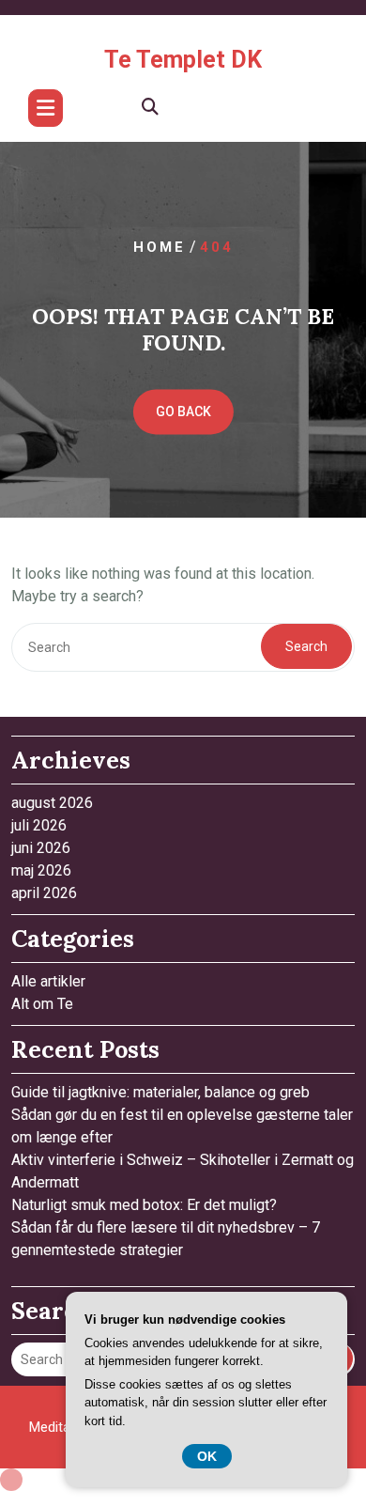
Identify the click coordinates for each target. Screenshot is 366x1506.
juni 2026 (40, 848)
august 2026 (52, 803)
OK (207, 1456)
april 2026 (44, 893)
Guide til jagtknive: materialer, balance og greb (160, 1092)
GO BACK (183, 412)
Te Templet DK (183, 59)
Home (159, 248)
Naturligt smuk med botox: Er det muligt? (144, 1205)
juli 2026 (39, 825)
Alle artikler (48, 981)
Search (306, 646)
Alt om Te (42, 1004)
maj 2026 (41, 870)
